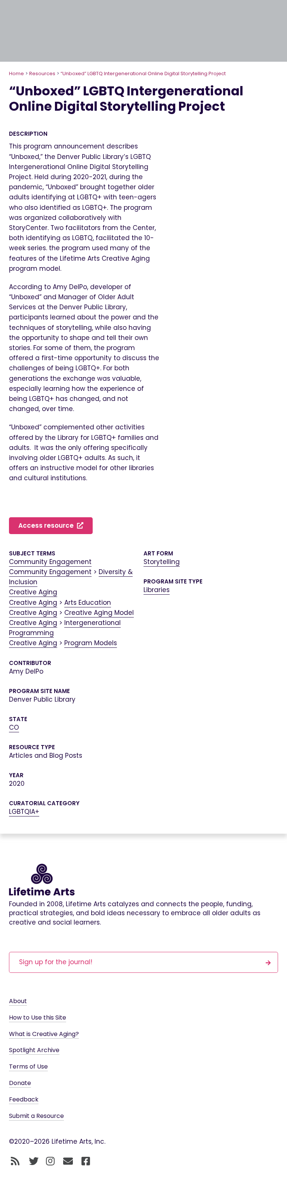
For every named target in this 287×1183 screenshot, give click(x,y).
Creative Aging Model (99, 612)
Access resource (46, 525)
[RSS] (15, 1161)
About (18, 1001)
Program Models (90, 642)
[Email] (68, 1161)
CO (14, 727)
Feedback (23, 1099)
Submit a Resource (36, 1116)
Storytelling (162, 561)
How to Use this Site (37, 1017)
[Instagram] (50, 1161)
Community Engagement (50, 561)
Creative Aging (33, 592)
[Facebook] (85, 1161)
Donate (20, 1083)
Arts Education (87, 602)
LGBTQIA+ (24, 811)
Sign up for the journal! (55, 961)
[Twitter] (33, 1161)
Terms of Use (28, 1066)
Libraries (157, 589)
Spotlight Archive (34, 1050)
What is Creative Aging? (44, 1034)
